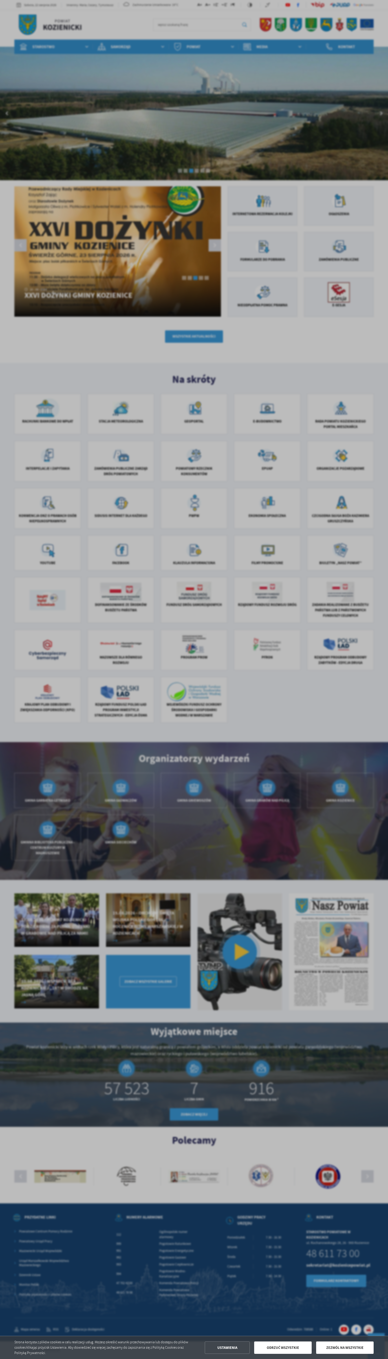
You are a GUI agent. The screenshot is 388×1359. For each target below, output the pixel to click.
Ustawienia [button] (227, 1347)
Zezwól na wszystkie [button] (345, 1347)
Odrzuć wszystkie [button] (283, 1347)
